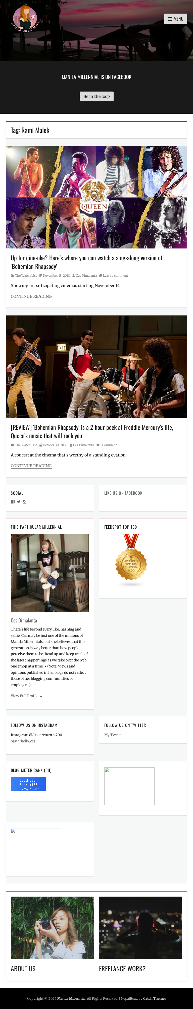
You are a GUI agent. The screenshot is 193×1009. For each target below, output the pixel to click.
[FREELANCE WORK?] (140, 927)
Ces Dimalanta (86, 275)
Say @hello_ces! (23, 741)
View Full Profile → (26, 696)
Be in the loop (96, 96)
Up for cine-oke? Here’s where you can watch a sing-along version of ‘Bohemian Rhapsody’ (86, 262)
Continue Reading (31, 296)
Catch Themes (154, 998)
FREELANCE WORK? (122, 968)
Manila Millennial (71, 998)
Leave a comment (115, 275)
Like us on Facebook (123, 493)
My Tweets (113, 735)
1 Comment (108, 445)
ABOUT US (23, 968)
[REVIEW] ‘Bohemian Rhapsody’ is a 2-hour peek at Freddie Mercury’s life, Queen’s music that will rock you (92, 431)
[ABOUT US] (52, 927)
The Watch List (26, 275)
